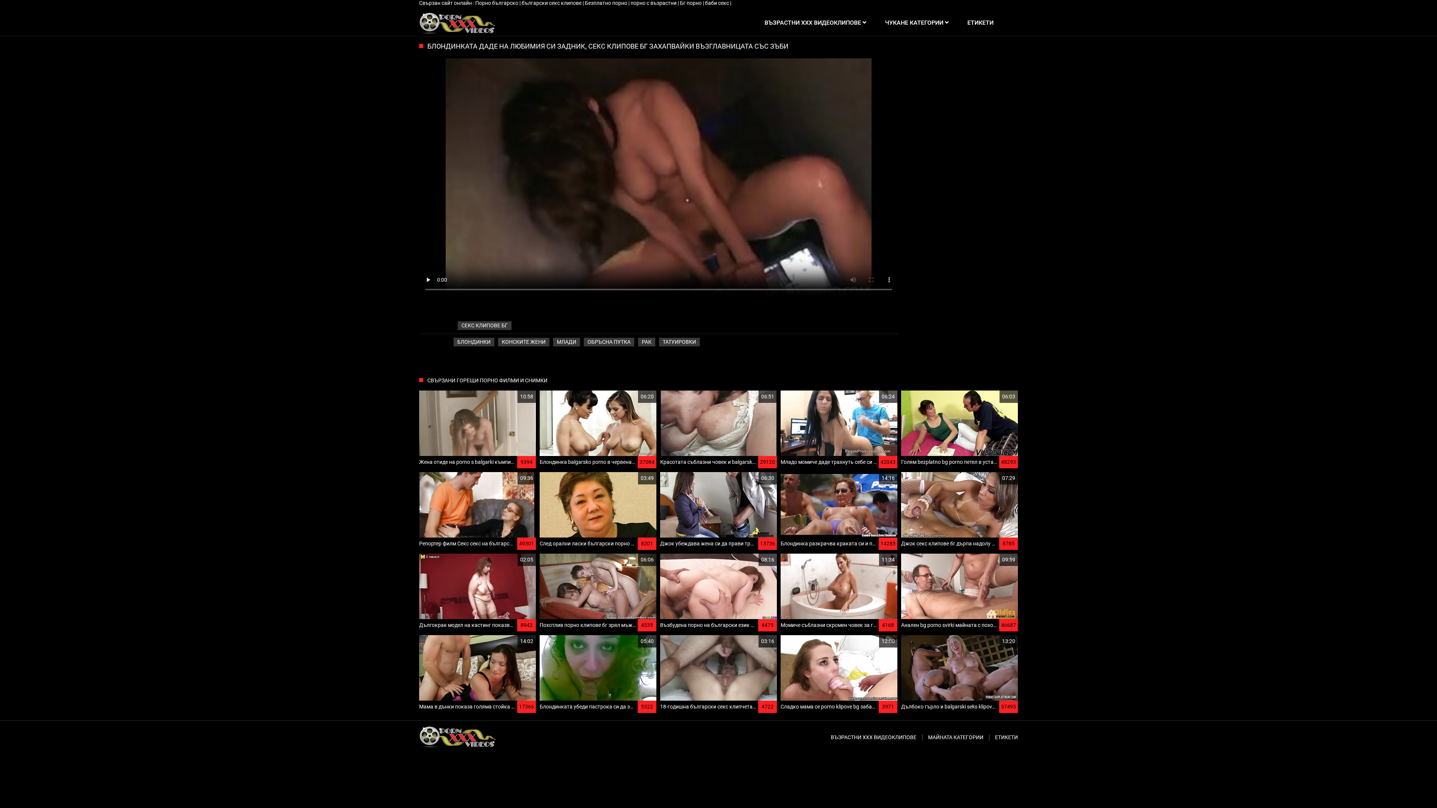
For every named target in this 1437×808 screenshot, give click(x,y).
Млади (566, 342)
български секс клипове (552, 3)
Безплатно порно (606, 3)
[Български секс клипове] (457, 23)
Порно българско (497, 3)
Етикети (1006, 737)
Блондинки (474, 342)
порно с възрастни (654, 3)
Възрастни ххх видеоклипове (873, 737)
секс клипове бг (484, 325)
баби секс (717, 3)
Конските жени (524, 342)
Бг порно (691, 3)
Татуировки (679, 342)
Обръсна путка (609, 342)
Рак (647, 342)
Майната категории (955, 737)
